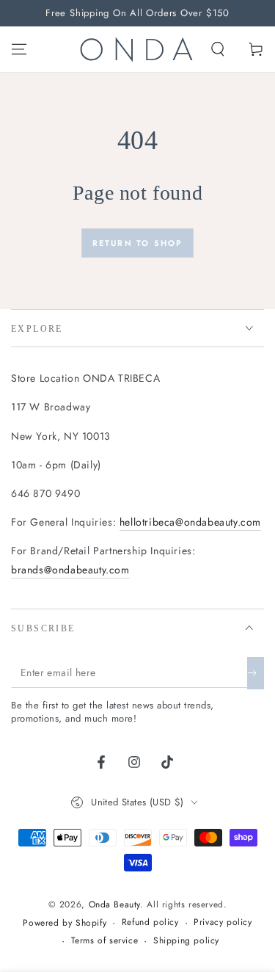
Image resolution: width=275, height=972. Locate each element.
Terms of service (105, 941)
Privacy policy (223, 922)
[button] (218, 49)
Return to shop (137, 243)
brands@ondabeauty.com (70, 569)
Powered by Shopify (64, 923)
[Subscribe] (255, 673)
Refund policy (150, 922)
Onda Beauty (115, 904)
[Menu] (19, 49)
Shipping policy (186, 941)
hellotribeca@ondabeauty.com (190, 522)
